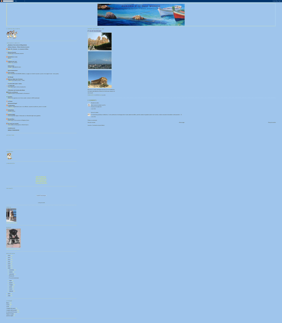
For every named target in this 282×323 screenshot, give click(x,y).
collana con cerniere (12, 62)
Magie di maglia (10, 313)
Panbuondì (11, 275)
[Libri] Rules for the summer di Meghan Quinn (18, 120)
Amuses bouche (12, 52)
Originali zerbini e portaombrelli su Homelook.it (19, 93)
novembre (11, 269)
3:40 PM (93, 108)
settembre (11, 274)
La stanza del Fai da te (11, 312)
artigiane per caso (12, 61)
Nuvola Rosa (11, 119)
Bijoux (7, 302)
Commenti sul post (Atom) (98, 125)
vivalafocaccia (11, 128)
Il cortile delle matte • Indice (15, 83)
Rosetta (93, 102)
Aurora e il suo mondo (141, 6)
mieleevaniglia (11, 114)
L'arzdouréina (11, 105)
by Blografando (40, 202)
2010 (9, 263)
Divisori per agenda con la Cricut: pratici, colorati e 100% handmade (23, 98)
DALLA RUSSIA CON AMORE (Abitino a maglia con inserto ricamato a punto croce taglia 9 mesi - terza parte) (33, 73)
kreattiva (10, 96)
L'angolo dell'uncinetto (11, 310)
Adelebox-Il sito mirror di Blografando (17, 45)
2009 (9, 266)
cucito (7, 306)
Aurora (92, 112)
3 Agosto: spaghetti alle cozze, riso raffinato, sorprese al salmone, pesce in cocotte (27, 106)
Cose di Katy (11, 72)
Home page (181, 122)
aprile (10, 286)
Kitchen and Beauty (13, 92)
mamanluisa (11, 110)
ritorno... (10, 58)
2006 (9, 295)
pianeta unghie (9, 315)
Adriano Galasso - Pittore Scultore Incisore (18, 47)
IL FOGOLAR (11, 85)
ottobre (11, 272)
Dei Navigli (10, 77)
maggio (11, 284)
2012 (9, 259)
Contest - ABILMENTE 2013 (14, 67)
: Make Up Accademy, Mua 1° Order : (16, 80)
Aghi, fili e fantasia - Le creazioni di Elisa (18, 49)
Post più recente (91, 122)
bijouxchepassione (12, 70)
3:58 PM (93, 116)
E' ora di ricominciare (14, 278)
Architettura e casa (12, 56)
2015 (9, 255)
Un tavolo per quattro (13, 123)
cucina (7, 304)
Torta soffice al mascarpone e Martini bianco (18, 124)
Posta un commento (92, 120)
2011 (9, 261)
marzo (10, 289)
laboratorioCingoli (12, 103)
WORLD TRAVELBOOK (13, 130)
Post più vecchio (272, 122)
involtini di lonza (11, 111)
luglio (10, 280)
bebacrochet (11, 66)
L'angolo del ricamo (10, 308)
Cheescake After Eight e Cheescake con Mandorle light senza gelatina (24, 115)
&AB (44, 202)
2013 (9, 257)
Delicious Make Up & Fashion (15, 79)
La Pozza (10, 101)
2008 (9, 268)
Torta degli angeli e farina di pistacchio (17, 86)
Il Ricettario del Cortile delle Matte (16, 90)
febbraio (11, 291)
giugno (11, 282)
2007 (9, 293)
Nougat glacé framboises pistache (16, 53)
